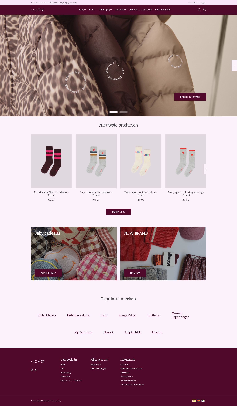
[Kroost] (37, 9)
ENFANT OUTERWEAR (141, 9)
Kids (62, 368)
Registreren (96, 364)
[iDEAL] (194, 401)
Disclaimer (125, 372)
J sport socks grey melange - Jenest (96, 193)
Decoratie (65, 376)
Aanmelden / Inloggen (196, 2)
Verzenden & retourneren (132, 384)
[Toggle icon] (199, 9)
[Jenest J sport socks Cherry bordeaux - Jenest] (51, 161)
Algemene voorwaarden (131, 368)
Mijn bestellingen (98, 368)
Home (73, 9)
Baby (63, 364)
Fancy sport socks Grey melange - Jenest (186, 193)
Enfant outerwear (190, 96)
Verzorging (66, 372)
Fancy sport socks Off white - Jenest (140, 193)
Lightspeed (65, 401)
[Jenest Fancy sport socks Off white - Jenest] (140, 161)
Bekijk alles (118, 211)
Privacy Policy (126, 376)
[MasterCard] (198, 401)
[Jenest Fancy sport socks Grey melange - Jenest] (185, 161)
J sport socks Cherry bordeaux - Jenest (51, 193)
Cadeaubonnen (162, 9)
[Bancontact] (203, 401)
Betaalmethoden (128, 380)
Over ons (124, 364)
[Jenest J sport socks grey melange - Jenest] (96, 161)
